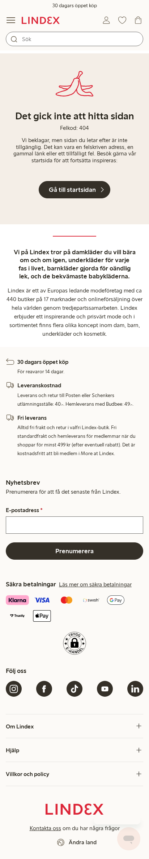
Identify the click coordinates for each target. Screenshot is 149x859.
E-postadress (24, 510)
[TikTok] (74, 689)
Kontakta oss (45, 828)
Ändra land (83, 842)
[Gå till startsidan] (41, 20)
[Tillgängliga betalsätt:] (74, 609)
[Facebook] (44, 689)
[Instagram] (14, 689)
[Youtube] (105, 689)
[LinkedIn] (135, 689)
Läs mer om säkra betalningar (95, 584)
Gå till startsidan (72, 190)
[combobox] (74, 39)
